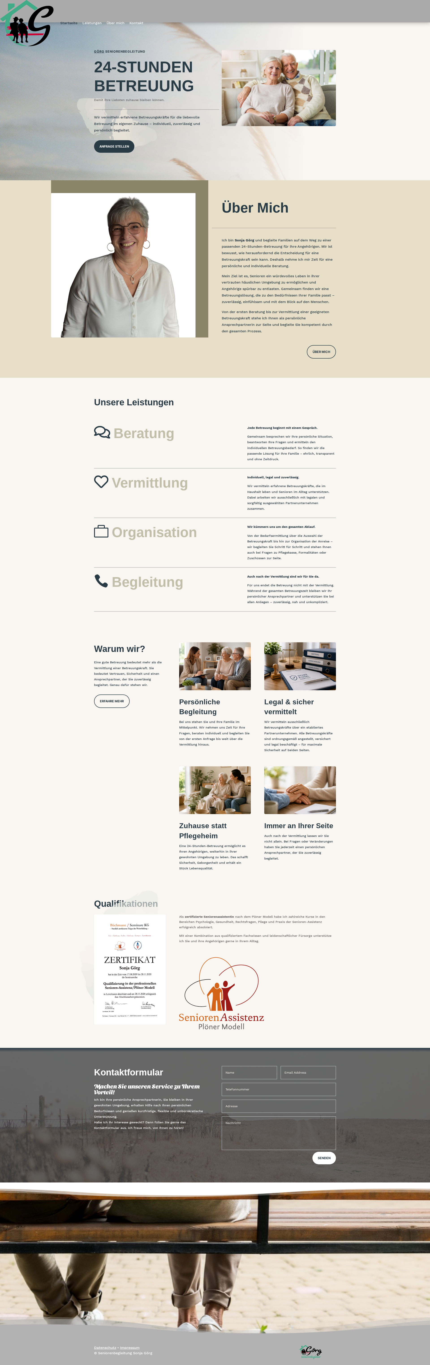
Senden (324, 1158)
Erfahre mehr (112, 701)
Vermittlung (150, 482)
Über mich (116, 23)
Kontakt (136, 23)
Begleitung (147, 582)
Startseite (68, 23)
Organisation (154, 532)
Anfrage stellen (114, 146)
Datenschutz (105, 1348)
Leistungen (92, 23)
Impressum (130, 1348)
